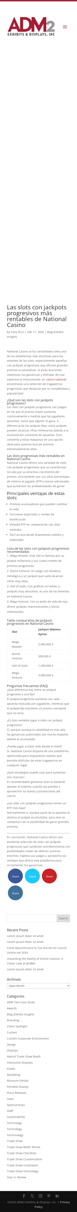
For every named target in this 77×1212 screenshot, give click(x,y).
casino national (56, 379)
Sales (10, 1099)
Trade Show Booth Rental (23, 1147)
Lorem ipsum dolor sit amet (25, 936)
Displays (12, 1050)
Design (11, 1044)
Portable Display (17, 1087)
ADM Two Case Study (21, 1002)
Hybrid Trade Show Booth (24, 1056)
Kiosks (11, 1068)
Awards (12, 1008)
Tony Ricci (17, 332)
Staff (10, 1111)
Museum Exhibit (17, 1080)
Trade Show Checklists (22, 1153)
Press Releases (16, 1093)
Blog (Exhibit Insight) (20, 1014)
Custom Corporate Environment (28, 1038)
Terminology (15, 1135)
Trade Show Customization (24, 1159)
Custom (12, 1032)
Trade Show (15, 1141)
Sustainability (16, 1117)
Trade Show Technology (22, 1171)
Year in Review (16, 1177)
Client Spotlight (17, 1026)
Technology (14, 1123)
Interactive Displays (20, 1062)
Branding (13, 1020)
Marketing (13, 1075)
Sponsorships (16, 1105)
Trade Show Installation (22, 1165)
